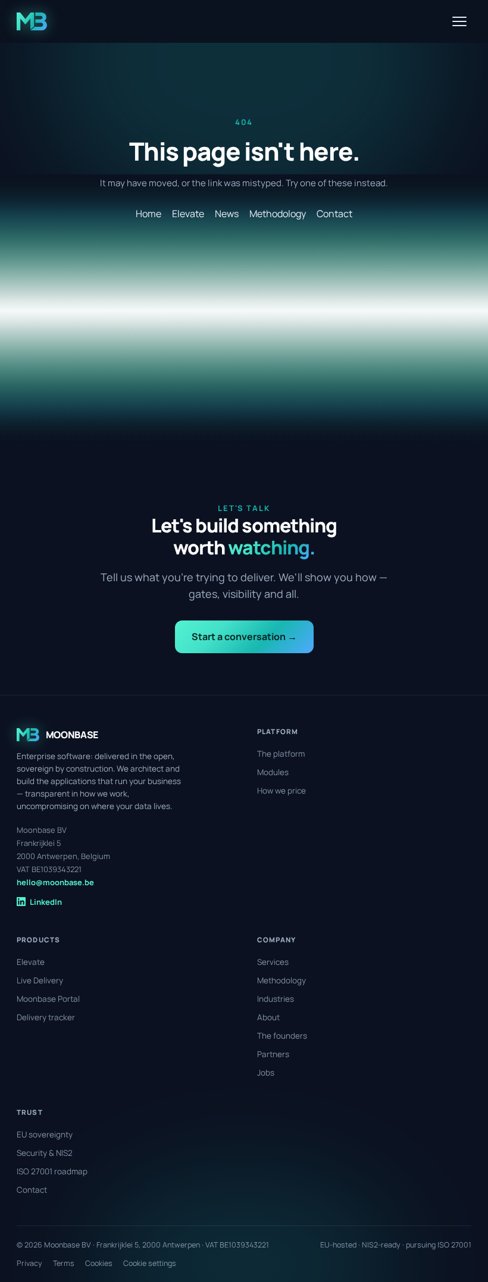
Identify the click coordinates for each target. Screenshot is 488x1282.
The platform (281, 753)
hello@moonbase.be (55, 882)
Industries (275, 998)
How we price (281, 790)
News (227, 213)
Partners (273, 1054)
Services (273, 962)
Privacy (29, 1263)
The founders (282, 1035)
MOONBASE (72, 734)
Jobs (265, 1072)
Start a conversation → (244, 636)
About (268, 1017)
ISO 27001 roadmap (52, 1171)
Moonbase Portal (48, 998)
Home (148, 213)
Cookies (98, 1263)
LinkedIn (46, 902)
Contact (334, 213)
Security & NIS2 (45, 1153)
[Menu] (459, 21)
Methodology (277, 213)
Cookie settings (149, 1263)
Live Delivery (40, 980)
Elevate (188, 213)
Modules (273, 772)
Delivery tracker (46, 1017)
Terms (63, 1263)
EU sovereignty (45, 1134)
